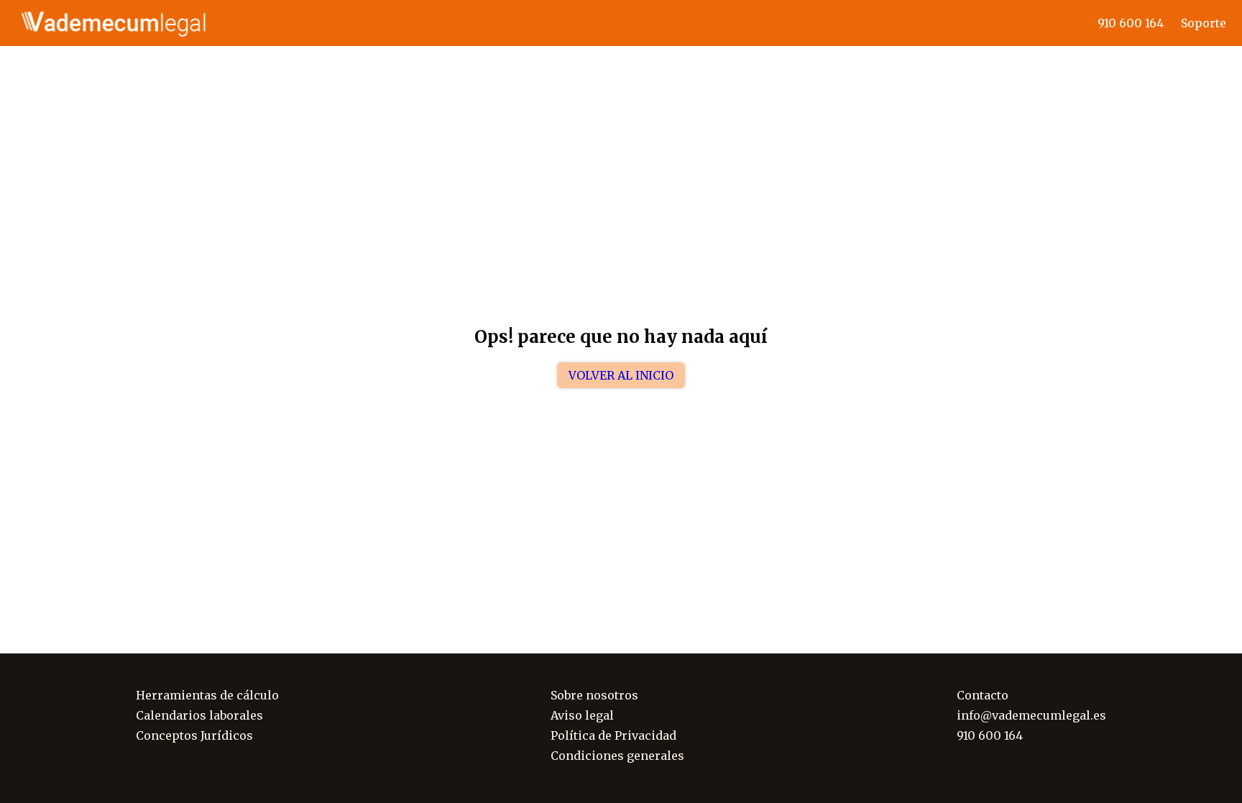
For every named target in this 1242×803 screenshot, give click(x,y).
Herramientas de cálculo (207, 695)
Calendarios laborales (199, 715)
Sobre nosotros (594, 695)
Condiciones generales (617, 755)
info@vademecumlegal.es (1031, 715)
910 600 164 (1131, 23)
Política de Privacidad (613, 735)
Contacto (982, 695)
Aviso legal (582, 715)
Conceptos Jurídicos (194, 735)
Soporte (1203, 23)
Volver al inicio (621, 375)
